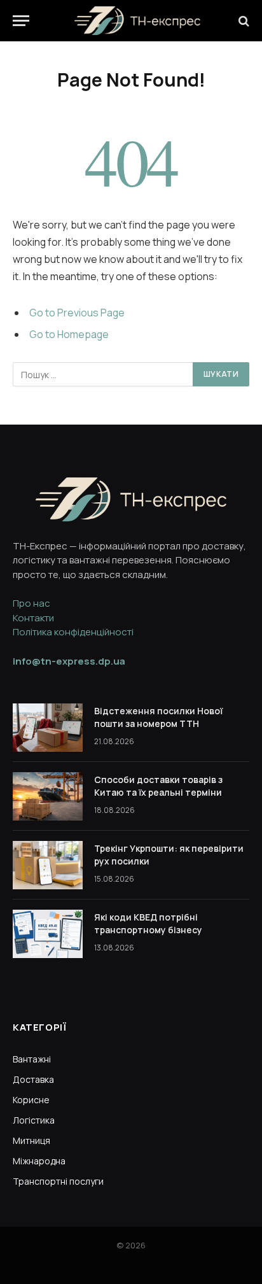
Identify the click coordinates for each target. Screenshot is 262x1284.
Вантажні (32, 1059)
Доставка (33, 1079)
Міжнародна (39, 1161)
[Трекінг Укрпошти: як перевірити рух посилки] (48, 865)
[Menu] (21, 20)
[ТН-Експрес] (137, 20)
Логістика (34, 1120)
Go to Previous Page (77, 313)
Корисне (31, 1100)
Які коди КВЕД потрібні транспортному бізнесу (148, 923)
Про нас (31, 603)
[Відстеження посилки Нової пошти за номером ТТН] (48, 727)
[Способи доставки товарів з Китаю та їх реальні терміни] (48, 796)
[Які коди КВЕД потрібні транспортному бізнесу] (48, 934)
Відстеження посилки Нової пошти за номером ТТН (158, 717)
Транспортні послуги (58, 1181)
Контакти (33, 617)
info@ (69, 661)
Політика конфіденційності (73, 631)
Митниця (31, 1140)
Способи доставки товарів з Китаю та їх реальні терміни (158, 785)
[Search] (242, 20)
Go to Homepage (69, 334)
